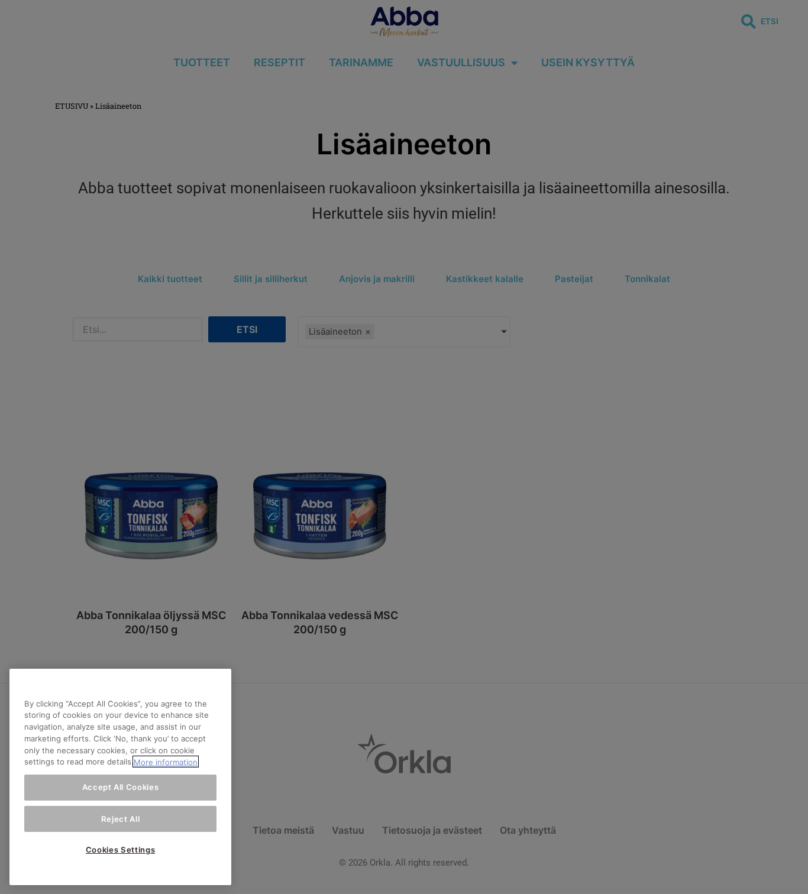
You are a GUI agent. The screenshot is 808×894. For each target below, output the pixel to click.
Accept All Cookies (120, 787)
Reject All (120, 818)
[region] (120, 777)
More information (166, 761)
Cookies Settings (121, 849)
